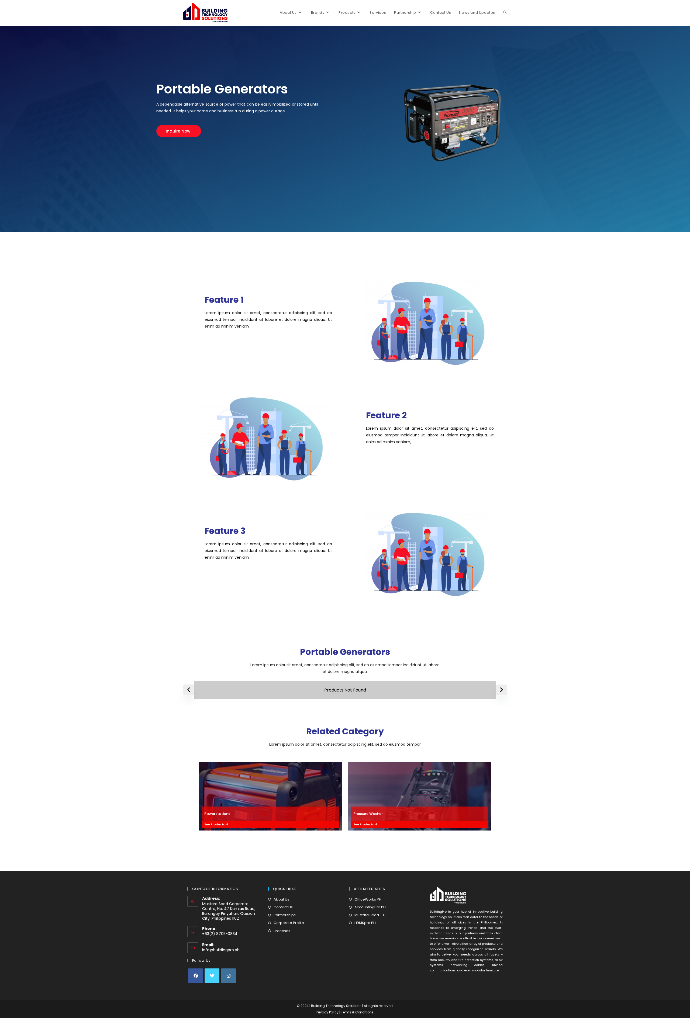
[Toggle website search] (505, 13)
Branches (282, 930)
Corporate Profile (289, 922)
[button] (178, 131)
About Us (281, 899)
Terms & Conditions (357, 1012)
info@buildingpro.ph (221, 950)
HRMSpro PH (365, 922)
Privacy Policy (327, 1012)
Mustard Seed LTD (369, 915)
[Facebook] (195, 975)
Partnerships (285, 915)
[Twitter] (212, 975)
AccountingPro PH (370, 907)
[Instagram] (228, 975)
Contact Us (283, 907)
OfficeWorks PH (367, 899)
